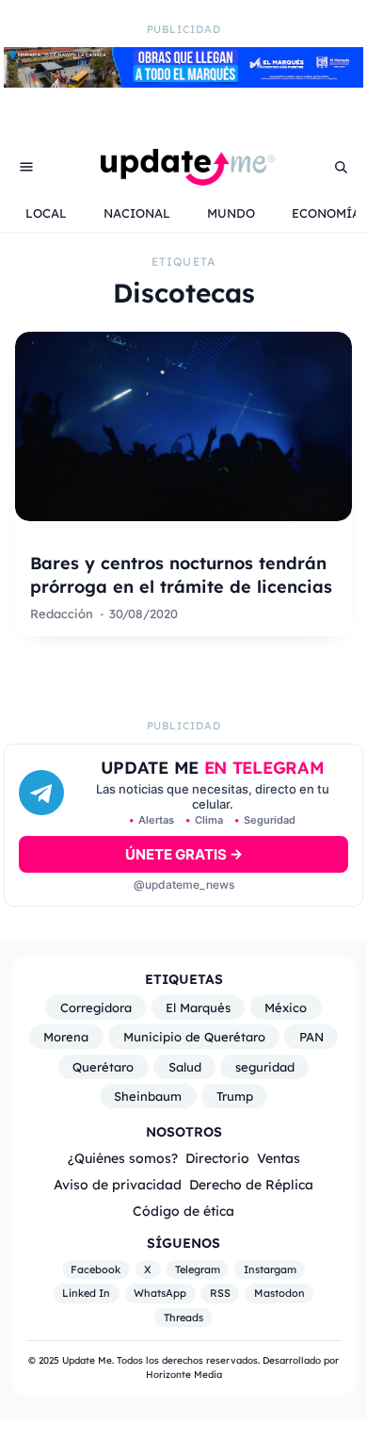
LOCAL (46, 213)
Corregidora (96, 1007)
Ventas (278, 1158)
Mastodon (279, 1293)
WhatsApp (160, 1293)
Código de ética (183, 1211)
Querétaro (103, 1066)
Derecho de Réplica (251, 1184)
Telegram (197, 1269)
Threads (183, 1317)
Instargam (270, 1269)
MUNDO (231, 213)
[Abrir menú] (26, 167)
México (285, 1007)
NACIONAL (137, 213)
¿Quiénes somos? (123, 1158)
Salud (184, 1066)
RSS (220, 1293)
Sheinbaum (148, 1096)
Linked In (86, 1293)
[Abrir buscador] (341, 167)
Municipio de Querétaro (194, 1036)
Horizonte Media (184, 1374)
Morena (65, 1036)
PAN (311, 1036)
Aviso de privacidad (118, 1184)
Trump (234, 1096)
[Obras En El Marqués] (183, 82)
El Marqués (198, 1007)
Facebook (95, 1269)
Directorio (217, 1158)
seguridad (265, 1066)
